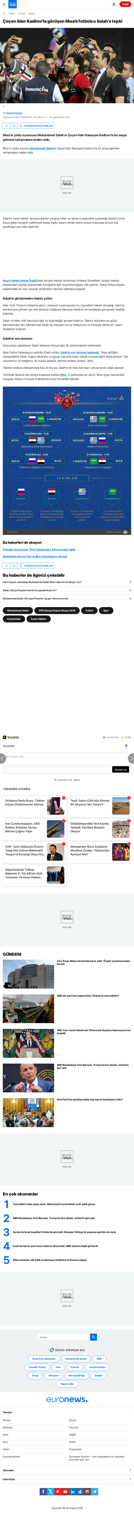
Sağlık (98, 1375)
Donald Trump (37, 1367)
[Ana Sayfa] (4, 13)
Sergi (35, 1375)
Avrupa (7, 1420)
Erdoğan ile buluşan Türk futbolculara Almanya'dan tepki (39, 549)
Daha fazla (9, 1479)
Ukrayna (53, 1375)
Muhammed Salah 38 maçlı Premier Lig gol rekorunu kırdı (35, 598)
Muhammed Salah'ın (43, 148)
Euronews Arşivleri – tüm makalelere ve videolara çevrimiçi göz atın (96, 1458)
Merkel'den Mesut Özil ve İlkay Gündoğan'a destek (35, 556)
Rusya (32, 14)
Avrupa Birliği (77, 1375)
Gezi (5, 1441)
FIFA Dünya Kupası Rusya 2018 (57, 610)
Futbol (89, 610)
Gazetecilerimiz (11, 1456)
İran (58, 1367)
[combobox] (67, 1337)
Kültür (72, 1441)
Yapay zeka (67, 1383)
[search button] (93, 1337)
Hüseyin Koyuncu (14, 113)
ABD (99, 1358)
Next (5, 1434)
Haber (12, 14)
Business (8, 1427)
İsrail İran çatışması (43, 1358)
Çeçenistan (14, 618)
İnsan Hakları (38, 618)
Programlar (75, 1449)
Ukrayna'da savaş (76, 1358)
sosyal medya (97, 1367)
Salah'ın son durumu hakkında (79, 352)
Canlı (125, 4)
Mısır (63, 374)
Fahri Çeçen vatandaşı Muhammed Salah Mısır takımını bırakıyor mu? (42, 582)
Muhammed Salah (18, 610)
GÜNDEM (12, 954)
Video (6, 1449)
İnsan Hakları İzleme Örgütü (20, 280)
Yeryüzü (73, 1427)
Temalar (7, 1412)
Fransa (75, 1367)
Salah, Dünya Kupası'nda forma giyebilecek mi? (30, 590)
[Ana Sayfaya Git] (12, 4)
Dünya (21, 14)
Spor (106, 610)
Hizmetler (8, 1470)
